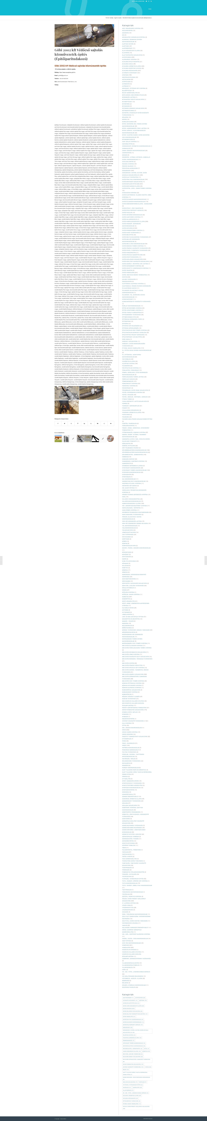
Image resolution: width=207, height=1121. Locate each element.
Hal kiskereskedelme (129, 479)
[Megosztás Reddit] (104, 423)
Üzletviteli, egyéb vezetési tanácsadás (135, 921)
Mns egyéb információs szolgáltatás (134, 652)
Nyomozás (125, 714)
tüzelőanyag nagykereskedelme (132, 892)
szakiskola (125, 792)
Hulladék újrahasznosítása (131, 499)
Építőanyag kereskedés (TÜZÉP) (132, 319)
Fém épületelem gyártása (130, 368)
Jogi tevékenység (128, 534)
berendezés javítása (129, 97)
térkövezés (126, 870)
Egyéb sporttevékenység (130, 257)
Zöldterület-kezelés (129, 987)
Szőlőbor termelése (128, 845)
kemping (124, 543)
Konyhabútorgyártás (129, 579)
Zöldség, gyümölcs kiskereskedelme (134, 985)
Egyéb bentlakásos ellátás (131, 186)
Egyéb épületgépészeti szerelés (132, 210)
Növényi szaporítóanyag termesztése (134, 707)
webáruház (125, 980)
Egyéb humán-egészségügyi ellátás (133, 221)
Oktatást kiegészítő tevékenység (133, 721)
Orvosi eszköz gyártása (130, 732)
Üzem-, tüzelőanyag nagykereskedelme (134, 914)
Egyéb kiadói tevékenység (130, 232)
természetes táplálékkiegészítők (133, 872)
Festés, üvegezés (127, 394)
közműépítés (126, 599)
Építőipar (125, 323)
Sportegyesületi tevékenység (132, 783)
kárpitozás (125, 539)
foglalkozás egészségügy (130, 410)
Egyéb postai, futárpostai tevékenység (135, 250)
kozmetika (125, 596)
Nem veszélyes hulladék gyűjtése (133, 701)
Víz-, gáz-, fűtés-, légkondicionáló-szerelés (136, 972)
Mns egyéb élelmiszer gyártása (132, 645)
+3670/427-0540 (141, 1)
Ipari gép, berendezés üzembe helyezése (135, 523)
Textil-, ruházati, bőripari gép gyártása (135, 881)
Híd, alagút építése (128, 488)
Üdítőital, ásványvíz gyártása (131, 896)
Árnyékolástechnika (128, 77)
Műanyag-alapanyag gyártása (131, 687)
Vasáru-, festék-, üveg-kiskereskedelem (135, 938)
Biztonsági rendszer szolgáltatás (133, 108)
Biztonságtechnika (128, 110)
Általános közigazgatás (130, 70)
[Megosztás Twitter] (64, 423)
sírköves (125, 776)
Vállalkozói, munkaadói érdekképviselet (135, 927)
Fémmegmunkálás (127, 381)
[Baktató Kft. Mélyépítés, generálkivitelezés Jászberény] (88, 438)
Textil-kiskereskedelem (129, 883)
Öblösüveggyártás (128, 718)
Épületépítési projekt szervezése (133, 335)
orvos (124, 730)
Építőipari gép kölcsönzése (131, 326)
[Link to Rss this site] (151, 1)
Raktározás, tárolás (129, 758)
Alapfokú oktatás (128, 44)
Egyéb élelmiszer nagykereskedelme (134, 199)
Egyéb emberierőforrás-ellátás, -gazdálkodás (137, 204)
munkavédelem (126, 694)
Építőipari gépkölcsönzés (130, 328)
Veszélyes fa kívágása (129, 949)
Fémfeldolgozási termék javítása (133, 377)
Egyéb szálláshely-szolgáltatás (132, 259)
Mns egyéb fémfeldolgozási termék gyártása (137, 648)
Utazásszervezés (127, 910)
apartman (125, 75)
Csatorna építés (127, 144)
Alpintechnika (126, 57)
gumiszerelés (126, 463)
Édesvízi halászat (127, 166)
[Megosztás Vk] (97, 423)
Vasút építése (126, 941)
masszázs (125, 623)
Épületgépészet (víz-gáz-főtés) (132, 337)
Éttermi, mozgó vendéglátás (131, 348)
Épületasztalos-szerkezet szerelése (134, 332)
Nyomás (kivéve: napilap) (130, 712)
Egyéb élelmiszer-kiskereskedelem (133, 201)
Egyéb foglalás (127, 212)
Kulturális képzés (128, 608)
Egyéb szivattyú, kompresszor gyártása (135, 268)
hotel (124, 497)
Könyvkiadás (126, 581)
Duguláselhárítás (128, 161)
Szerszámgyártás (128, 841)
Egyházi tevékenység (129, 279)
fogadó (124, 408)
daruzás (124, 155)
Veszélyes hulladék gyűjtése (131, 952)
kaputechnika (126, 537)
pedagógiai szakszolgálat (130, 750)
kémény (124, 541)
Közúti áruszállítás (128, 601)
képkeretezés (126, 552)
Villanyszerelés (127, 967)
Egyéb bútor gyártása (129, 192)
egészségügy (126, 170)
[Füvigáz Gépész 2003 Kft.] (102, 438)
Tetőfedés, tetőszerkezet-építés (133, 878)
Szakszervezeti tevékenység (131, 801)
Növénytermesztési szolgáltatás (133, 710)
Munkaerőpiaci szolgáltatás (131, 690)
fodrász (125, 403)
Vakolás (124, 925)
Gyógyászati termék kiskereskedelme (134, 470)
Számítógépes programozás (131, 812)
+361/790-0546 (135, 1)
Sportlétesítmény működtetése (132, 785)
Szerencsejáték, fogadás (130, 838)
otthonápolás (126, 739)
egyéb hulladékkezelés (129, 219)
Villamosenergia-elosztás (130, 963)
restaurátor (126, 763)
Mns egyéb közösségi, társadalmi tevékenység (137, 659)
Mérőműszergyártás (128, 632)
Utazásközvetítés (128, 907)
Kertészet (125, 554)
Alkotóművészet (127, 48)
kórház (124, 590)
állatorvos (125, 53)
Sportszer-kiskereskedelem (131, 787)
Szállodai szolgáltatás (129, 805)
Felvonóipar (126, 365)
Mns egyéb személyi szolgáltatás (133, 674)
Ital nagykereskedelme (129, 525)
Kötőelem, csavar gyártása (131, 594)
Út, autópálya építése (129, 903)
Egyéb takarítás (127, 270)
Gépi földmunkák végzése (130, 448)
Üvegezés (125, 912)
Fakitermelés (126, 359)
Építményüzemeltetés (129, 317)
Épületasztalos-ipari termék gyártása (134, 330)
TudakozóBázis (63, 1118)
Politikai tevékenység (129, 752)
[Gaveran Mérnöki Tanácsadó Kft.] (65, 438)
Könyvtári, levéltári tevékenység (133, 585)
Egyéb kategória (127, 228)
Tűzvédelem (126, 894)
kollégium (125, 565)
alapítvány (125, 46)
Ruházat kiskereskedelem (130, 767)
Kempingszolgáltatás (129, 545)
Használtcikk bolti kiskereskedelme (134, 481)
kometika (125, 568)
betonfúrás (126, 104)
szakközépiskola (127, 794)
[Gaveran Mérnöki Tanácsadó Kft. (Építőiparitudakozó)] (95, 438)
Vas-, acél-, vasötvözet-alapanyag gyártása (136, 934)
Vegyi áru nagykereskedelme (131, 943)
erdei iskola (126, 339)
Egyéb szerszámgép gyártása (131, 266)
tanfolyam (125, 852)
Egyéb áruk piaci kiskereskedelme (133, 179)
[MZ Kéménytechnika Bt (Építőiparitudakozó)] (1, 560)
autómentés (126, 84)
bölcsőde (125, 117)
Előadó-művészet (127, 299)
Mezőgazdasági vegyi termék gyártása (134, 643)
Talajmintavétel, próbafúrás (131, 850)
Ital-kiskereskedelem (129, 528)
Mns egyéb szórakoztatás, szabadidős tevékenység (136, 1060)
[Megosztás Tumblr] (91, 423)
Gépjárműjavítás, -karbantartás (132, 454)
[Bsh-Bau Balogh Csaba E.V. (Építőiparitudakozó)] (73, 438)
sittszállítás (126, 778)
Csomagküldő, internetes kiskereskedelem (136, 146)
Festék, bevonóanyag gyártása (132, 392)
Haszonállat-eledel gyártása (131, 483)
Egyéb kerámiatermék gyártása (132, 230)
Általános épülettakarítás (131, 61)
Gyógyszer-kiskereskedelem (131, 472)
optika (124, 725)
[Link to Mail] (146, 1)
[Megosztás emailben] (111, 423)
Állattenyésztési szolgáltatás (132, 55)
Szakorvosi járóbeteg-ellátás (132, 799)
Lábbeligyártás (127, 614)
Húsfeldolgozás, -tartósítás (131, 508)
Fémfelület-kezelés (128, 379)
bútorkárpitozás (127, 139)
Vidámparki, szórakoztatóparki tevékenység (136, 958)
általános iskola (127, 64)
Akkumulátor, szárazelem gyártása (133, 37)
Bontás (124, 119)
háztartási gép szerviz (129, 485)
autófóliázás (126, 81)
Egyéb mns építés (118, 17)
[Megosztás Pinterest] (78, 423)
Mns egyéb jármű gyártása (130, 654)
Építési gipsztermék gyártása (132, 310)
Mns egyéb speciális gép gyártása (133, 667)
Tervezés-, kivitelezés (129, 874)
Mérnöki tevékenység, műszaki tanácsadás (136, 630)
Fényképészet (126, 388)
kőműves (125, 572)
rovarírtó (125, 765)
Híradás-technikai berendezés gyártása (135, 494)
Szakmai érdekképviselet (130, 796)
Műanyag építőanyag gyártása (132, 683)
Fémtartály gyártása (129, 386)
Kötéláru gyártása (128, 592)
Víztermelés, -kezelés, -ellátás (132, 978)
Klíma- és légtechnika (129, 561)
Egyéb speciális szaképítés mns (132, 255)
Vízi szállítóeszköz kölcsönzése (132, 976)
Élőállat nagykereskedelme (131, 306)
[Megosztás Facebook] (58, 423)
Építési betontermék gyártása (132, 308)
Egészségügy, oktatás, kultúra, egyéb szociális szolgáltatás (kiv (135, 1031)
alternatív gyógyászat (129, 73)
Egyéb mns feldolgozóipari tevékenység (135, 237)
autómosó (125, 86)
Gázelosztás (126, 443)
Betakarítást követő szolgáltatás (133, 99)
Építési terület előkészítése (131, 312)
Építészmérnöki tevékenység (131, 314)
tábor (124, 847)
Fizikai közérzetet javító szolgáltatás (134, 401)
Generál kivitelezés (128, 445)
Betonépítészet (127, 101)
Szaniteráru (126, 818)
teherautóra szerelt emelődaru (132, 861)
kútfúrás (125, 610)
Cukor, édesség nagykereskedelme (133, 150)
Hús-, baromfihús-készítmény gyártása (134, 505)
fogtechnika (126, 414)
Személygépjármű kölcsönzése (132, 827)
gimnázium (125, 457)
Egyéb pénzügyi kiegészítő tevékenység (135, 248)
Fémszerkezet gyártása (130, 383)
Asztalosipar (126, 79)
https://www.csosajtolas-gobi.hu (67, 72)
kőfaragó (125, 563)
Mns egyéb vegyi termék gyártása (133, 681)
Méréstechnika (127, 628)
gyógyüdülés (126, 477)
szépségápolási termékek (130, 836)
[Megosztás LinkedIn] (84, 423)
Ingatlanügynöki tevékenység (132, 514)
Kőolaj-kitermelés (128, 588)
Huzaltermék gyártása (129, 510)
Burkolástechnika (128, 121)
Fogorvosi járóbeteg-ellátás (131, 412)
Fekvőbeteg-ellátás (128, 361)
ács (123, 35)
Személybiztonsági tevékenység (132, 825)
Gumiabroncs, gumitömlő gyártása (133, 461)
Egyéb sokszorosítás (129, 252)
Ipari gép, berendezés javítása (132, 521)
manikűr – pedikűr (128, 621)
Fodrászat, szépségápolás (130, 406)
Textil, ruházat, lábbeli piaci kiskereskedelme (137, 885)
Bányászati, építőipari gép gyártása (133, 88)
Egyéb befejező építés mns (131, 184)
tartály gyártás (127, 856)
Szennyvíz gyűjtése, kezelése (132, 834)
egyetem (125, 277)
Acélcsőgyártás (127, 30)
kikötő (124, 559)
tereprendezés (127, 867)
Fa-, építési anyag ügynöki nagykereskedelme (136, 350)
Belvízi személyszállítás (130, 92)
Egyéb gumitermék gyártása (131, 217)
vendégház (125, 945)
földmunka (125, 417)
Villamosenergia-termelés (130, 965)
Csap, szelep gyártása (129, 141)
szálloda (125, 803)
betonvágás (126, 106)
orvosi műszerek (127, 734)
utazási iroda (126, 905)
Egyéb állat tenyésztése (130, 177)
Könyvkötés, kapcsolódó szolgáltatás (134, 583)
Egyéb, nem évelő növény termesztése (134, 275)
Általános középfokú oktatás (131, 68)
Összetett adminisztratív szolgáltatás (134, 736)
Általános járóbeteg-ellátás (131, 66)
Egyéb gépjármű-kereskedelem (132, 215)
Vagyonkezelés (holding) (130, 923)
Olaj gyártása (126, 723)
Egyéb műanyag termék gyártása (132, 246)
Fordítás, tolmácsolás (129, 423)
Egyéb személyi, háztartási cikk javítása (135, 263)
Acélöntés (125, 33)
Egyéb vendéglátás (128, 272)
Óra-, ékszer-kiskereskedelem (132, 727)
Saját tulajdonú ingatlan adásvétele (134, 770)
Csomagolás (126, 148)
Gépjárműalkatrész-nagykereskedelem (135, 452)
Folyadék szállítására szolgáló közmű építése (137, 419)
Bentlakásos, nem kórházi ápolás (133, 95)
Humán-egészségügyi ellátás (131, 503)
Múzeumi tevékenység (129, 698)
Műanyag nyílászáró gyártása (132, 685)
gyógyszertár (126, 474)
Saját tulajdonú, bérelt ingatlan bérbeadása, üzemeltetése (135, 1073)
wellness (125, 983)
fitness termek (127, 399)
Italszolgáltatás (127, 530)
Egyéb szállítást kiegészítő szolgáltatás (135, 261)
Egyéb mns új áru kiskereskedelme (133, 243)
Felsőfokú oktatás (128, 363)
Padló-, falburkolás (128, 743)
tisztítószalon (127, 889)
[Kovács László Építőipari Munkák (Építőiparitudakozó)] (110, 438)
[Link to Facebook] (149, 1)
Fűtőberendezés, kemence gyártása (133, 432)
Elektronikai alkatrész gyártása (133, 283)
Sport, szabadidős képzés (130, 781)
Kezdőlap (111, 17)
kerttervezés (126, 556)
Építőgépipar (126, 321)
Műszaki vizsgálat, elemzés (131, 696)
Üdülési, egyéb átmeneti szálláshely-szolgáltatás (136, 1107)
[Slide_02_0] (84, 35)
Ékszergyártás (127, 281)
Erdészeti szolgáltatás (129, 341)
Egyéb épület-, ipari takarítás (131, 208)
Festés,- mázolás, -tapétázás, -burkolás (135, 397)
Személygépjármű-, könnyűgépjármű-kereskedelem (136, 1078)
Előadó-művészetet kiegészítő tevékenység (136, 301)
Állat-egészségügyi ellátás (131, 50)
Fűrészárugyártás (128, 425)
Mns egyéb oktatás (128, 663)
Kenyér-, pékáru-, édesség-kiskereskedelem (136, 548)
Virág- (124, 969)
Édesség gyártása (128, 164)
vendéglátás (126, 947)
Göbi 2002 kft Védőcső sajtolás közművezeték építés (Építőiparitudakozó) (79, 54)
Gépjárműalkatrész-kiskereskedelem (134, 450)
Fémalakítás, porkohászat (130, 370)
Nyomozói (125, 716)
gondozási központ (128, 459)
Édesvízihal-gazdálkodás (130, 168)
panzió (124, 745)
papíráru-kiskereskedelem (130, 747)
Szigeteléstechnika (128, 843)
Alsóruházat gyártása (129, 59)
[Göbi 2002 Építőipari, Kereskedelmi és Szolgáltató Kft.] (80, 438)
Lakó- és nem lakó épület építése (133, 616)
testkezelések (127, 876)
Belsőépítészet (127, 90)
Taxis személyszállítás (129, 859)
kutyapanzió (126, 612)
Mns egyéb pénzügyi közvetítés (132, 665)
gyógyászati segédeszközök (131, 468)
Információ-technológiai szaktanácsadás (135, 512)
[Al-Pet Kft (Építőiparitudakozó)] (205, 560)
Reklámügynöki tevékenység (131, 761)
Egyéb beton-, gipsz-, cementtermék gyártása (137, 188)
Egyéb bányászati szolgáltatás (132, 181)
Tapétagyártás (127, 854)
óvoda (124, 741)
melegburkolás (127, 625)
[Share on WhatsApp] (71, 423)
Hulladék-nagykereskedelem (131, 501)
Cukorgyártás (126, 152)
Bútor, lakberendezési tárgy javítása (134, 128)
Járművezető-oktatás (129, 532)
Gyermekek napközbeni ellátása (132, 465)
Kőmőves (125, 570)
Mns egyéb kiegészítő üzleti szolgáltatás (135, 656)
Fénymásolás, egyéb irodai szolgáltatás (135, 390)
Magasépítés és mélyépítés (131, 619)
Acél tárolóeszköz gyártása (131, 28)
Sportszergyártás (128, 790)
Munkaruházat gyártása (130, 692)
